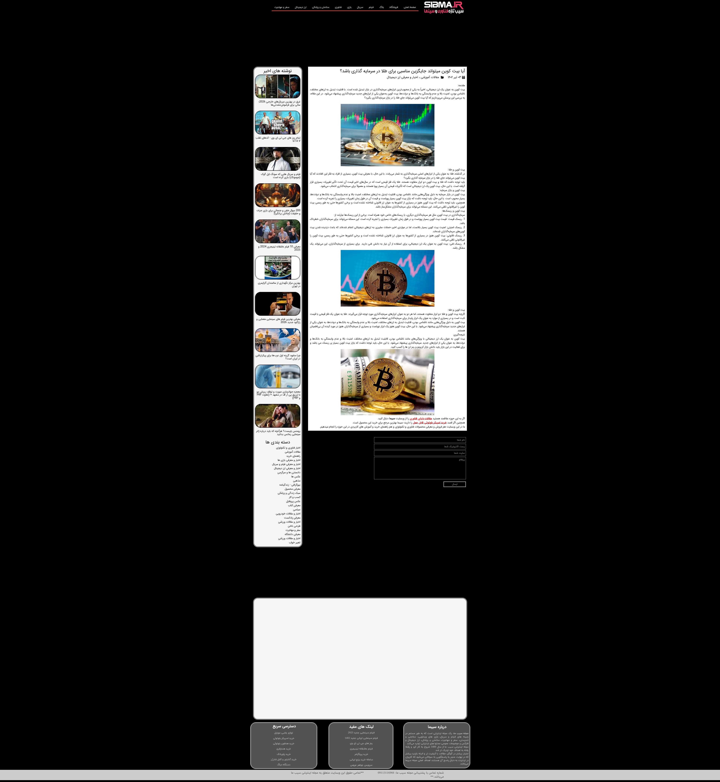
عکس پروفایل (293, 501)
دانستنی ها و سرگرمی (289, 472)
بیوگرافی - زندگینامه (289, 485)
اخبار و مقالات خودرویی (288, 514)
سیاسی (296, 509)
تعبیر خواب (294, 542)
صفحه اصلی (410, 7)
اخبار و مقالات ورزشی (289, 522)
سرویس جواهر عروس (361, 765)
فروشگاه (393, 7)
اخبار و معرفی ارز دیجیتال (402, 77)
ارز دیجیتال (300, 7)
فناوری (338, 7)
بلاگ (381, 7)
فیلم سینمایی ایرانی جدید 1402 (361, 738)
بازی (349, 7)
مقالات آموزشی (430, 77)
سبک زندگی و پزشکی (289, 493)
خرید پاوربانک (284, 754)
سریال (360, 7)
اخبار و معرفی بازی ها (289, 460)
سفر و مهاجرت (281, 7)
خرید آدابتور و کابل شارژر (283, 759)
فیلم (371, 7)
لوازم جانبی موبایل (283, 733)
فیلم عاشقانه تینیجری (361, 749)
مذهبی (296, 481)
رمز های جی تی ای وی (361, 743)
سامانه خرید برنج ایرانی (361, 759)
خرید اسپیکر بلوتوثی (283, 738)
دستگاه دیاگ (283, 764)
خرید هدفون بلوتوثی (283, 743)
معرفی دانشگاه (292, 534)
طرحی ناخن (294, 526)
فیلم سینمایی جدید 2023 (361, 732)
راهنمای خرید (293, 456)
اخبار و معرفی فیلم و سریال (286, 464)
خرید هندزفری (283, 749)
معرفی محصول (292, 489)
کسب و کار (294, 497)
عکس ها (295, 477)
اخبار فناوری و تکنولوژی (288, 448)
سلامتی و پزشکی (320, 7)
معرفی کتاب (294, 505)
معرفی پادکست (292, 518)
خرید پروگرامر (361, 754)
